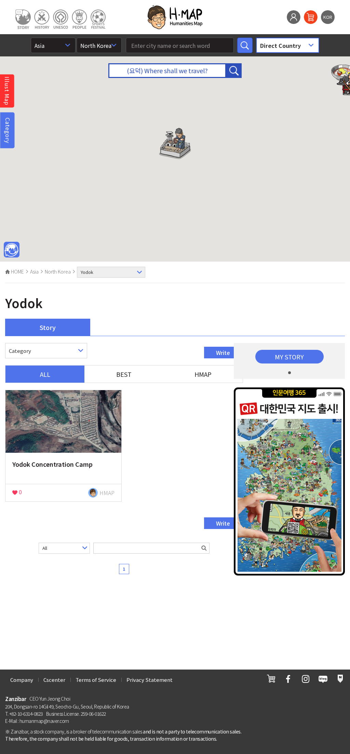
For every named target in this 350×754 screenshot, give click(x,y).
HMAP (203, 374)
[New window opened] (271, 679)
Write (223, 352)
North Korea (58, 271)
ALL (45, 374)
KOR (327, 17)
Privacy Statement (149, 679)
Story (48, 327)
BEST (124, 374)
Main (11, 250)
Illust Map (7, 91)
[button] (175, 143)
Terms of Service (96, 679)
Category (8, 130)
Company (21, 679)
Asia (34, 271)
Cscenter (54, 679)
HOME (17, 271)
